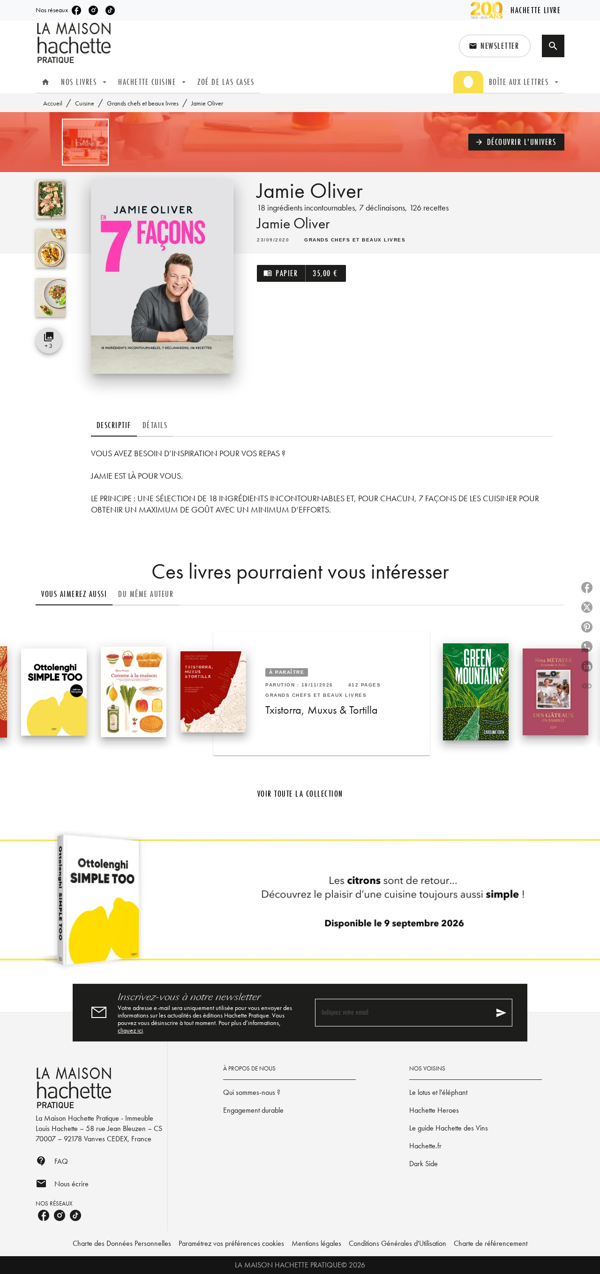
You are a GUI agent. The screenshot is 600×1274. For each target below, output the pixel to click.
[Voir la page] (300, 904)
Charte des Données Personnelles (122, 1243)
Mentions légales (316, 1243)
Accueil (52, 103)
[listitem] (76, 10)
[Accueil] (75, 43)
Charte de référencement (490, 1243)
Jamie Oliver (293, 223)
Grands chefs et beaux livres (143, 103)
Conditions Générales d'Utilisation (397, 1243)
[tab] (45, 82)
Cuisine (84, 103)
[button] (495, 46)
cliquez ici (130, 1030)
